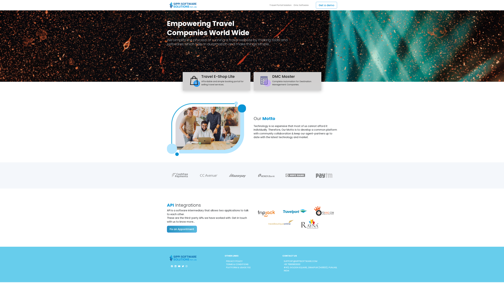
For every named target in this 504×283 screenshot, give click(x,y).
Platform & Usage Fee (238, 267)
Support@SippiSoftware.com (300, 261)
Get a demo (326, 5)
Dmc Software (301, 5)
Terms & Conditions (237, 264)
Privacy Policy (234, 261)
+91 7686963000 (292, 264)
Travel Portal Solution (280, 5)
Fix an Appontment (182, 229)
